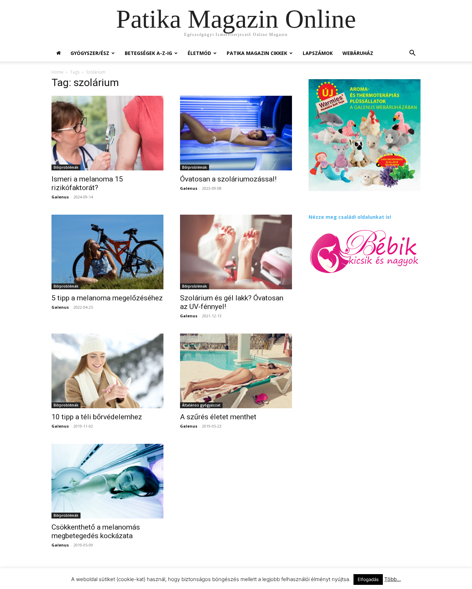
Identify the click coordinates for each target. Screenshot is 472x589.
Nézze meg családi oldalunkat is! (350, 217)
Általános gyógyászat (201, 405)
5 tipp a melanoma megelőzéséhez (107, 298)
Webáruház (357, 53)
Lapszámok (318, 53)
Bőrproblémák (66, 167)
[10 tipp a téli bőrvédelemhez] (107, 371)
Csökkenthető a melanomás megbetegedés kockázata (95, 531)
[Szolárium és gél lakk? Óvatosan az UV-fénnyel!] (236, 252)
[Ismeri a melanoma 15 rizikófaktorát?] (107, 133)
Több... (392, 579)
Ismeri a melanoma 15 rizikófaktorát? (87, 183)
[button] (412, 53)
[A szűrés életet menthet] (236, 371)
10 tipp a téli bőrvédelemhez (96, 417)
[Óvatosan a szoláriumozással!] (236, 133)
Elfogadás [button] (368, 579)
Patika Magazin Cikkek (257, 53)
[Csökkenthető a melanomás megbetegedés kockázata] (107, 481)
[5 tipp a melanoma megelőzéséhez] (107, 252)
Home (57, 72)
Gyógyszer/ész (89, 53)
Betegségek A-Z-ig (148, 53)
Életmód (199, 53)
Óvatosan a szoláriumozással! (228, 179)
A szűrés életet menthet (218, 417)
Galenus (60, 196)
